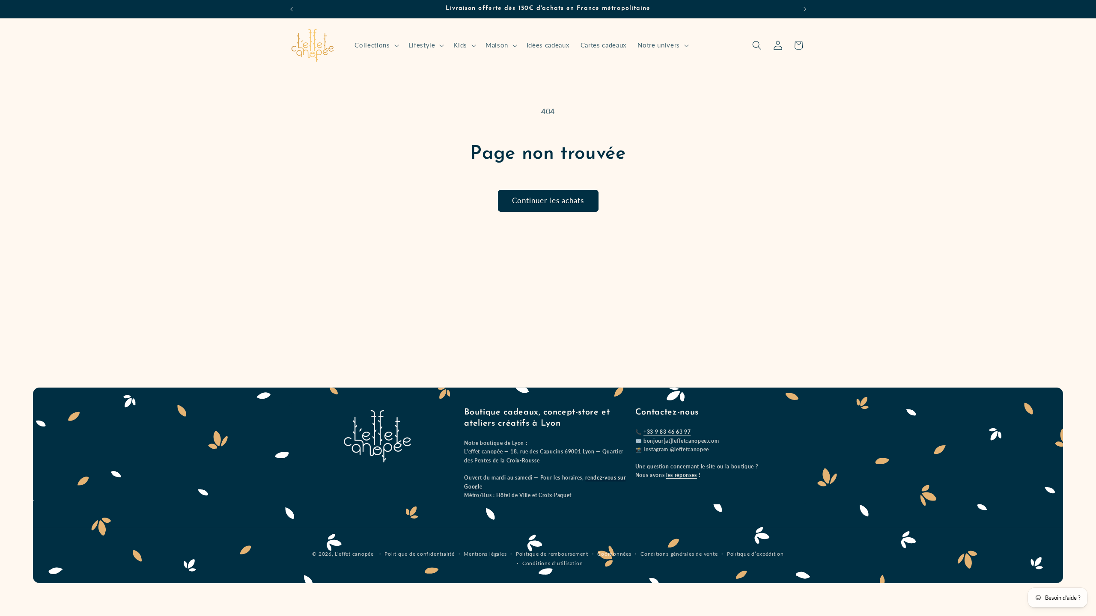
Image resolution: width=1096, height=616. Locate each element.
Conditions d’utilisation (552, 563)
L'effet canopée (354, 554)
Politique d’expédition (755, 554)
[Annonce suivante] (804, 9)
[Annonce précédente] (291, 9)
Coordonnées (614, 554)
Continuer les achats (548, 200)
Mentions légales (485, 554)
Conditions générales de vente (679, 554)
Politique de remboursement (552, 554)
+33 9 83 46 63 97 (667, 432)
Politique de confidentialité (419, 554)
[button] (375, 45)
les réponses (681, 475)
